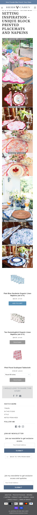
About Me (8, 495)
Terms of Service (25, 499)
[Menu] (2, 7)
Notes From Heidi (11, 417)
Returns (29, 495)
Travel (7, 408)
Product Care (17, 497)
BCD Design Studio (22, 513)
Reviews (26, 497)
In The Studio (9, 411)
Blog (32, 497)
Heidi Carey (25, 511)
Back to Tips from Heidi (20, 457)
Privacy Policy (13, 499)
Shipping (7, 497)
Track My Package (19, 495)
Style (6, 414)
